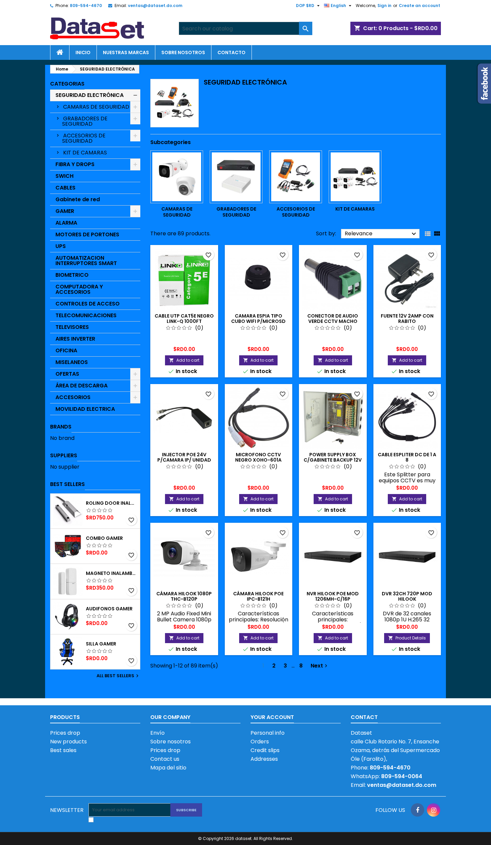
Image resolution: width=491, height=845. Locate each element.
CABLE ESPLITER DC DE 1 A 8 (407, 457)
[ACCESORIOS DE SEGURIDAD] (295, 176)
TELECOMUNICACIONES (86, 315)
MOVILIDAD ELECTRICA (85, 409)
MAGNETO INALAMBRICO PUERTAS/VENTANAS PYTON (111, 573)
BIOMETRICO (72, 275)
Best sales (63, 750)
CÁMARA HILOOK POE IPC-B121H (258, 596)
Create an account (419, 5)
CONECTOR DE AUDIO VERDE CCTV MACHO (332, 319)
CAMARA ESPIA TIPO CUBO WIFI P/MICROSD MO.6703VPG (258, 321)
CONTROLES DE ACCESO (87, 304)
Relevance (381, 234)
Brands (60, 427)
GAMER (64, 211)
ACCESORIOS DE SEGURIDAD (84, 138)
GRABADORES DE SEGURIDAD (85, 121)
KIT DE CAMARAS (85, 152)
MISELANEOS (71, 362)
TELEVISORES (72, 327)
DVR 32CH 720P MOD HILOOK (407, 596)
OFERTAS (67, 374)
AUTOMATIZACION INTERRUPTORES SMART (86, 260)
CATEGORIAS (67, 84)
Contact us (164, 759)
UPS (60, 246)
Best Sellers (67, 484)
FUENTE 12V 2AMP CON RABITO (407, 319)
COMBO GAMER (104, 538)
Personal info (268, 733)
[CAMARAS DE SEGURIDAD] (176, 176)
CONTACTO (231, 52)
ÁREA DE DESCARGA (81, 385)
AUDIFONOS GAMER (109, 608)
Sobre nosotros (183, 52)
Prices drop (65, 733)
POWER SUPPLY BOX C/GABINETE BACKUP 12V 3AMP (333, 460)
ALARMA (66, 223)
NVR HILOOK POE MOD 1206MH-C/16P (333, 596)
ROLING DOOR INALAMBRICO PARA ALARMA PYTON (111, 503)
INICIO (83, 52)
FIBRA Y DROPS (75, 164)
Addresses (264, 759)
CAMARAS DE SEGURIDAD (96, 107)
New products (68, 741)
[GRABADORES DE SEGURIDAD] (236, 176)
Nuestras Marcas (126, 52)
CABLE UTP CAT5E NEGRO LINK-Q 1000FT (184, 319)
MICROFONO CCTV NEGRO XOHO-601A (258, 457)
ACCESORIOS (73, 397)
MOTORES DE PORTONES (87, 234)
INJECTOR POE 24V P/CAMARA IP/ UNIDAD (184, 457)
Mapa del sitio (168, 767)
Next (320, 666)
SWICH (64, 176)
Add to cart (184, 360)
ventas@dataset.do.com (155, 5)
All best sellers (118, 676)
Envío (157, 733)
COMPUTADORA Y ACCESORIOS (79, 289)
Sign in (384, 5)
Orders (260, 741)
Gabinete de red (77, 199)
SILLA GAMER (101, 643)
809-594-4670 (86, 5)
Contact (364, 717)
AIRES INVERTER (75, 339)
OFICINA (66, 350)
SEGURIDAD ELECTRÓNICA (89, 95)
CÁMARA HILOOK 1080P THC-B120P (184, 596)
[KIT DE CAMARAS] (355, 176)
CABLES (65, 188)
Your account (272, 717)
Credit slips (265, 750)
